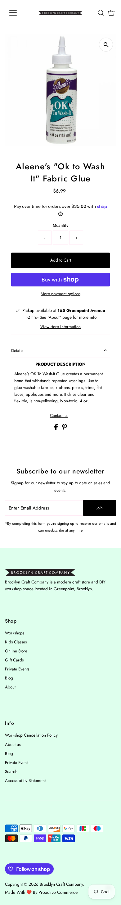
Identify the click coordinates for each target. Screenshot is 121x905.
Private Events (17, 669)
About (10, 687)
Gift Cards (14, 660)
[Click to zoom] (106, 45)
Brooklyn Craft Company (61, 884)
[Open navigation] (18, 13)
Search (11, 771)
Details (17, 350)
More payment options (60, 293)
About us (12, 744)
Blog (9, 678)
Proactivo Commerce (58, 892)
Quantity (60, 225)
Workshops (14, 633)
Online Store (16, 651)
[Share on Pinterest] (64, 428)
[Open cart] (111, 13)
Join (99, 508)
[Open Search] (101, 13)
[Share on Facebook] (56, 428)
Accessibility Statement (25, 780)
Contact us (59, 416)
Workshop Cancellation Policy (31, 735)
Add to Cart (60, 260)
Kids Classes (16, 642)
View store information (60, 327)
